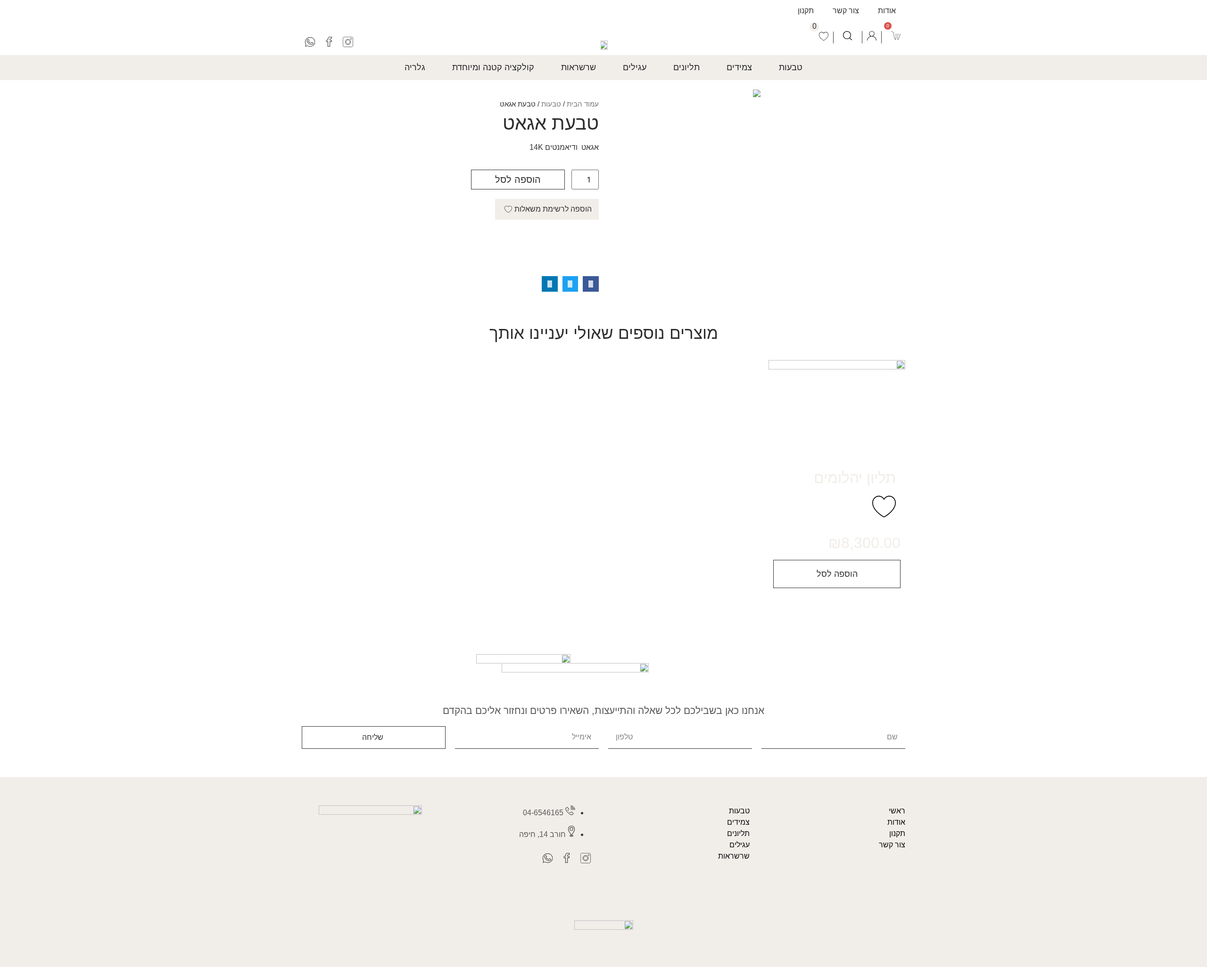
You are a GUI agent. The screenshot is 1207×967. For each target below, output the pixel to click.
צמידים (738, 822)
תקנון (806, 11)
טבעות (551, 104)
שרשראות (734, 856)
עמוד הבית (583, 104)
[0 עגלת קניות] (896, 35)
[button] (591, 284)
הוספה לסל (518, 179)
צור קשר (846, 11)
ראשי (897, 811)
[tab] (790, 67)
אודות (887, 11)
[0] (824, 37)
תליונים (738, 833)
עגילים (739, 845)
